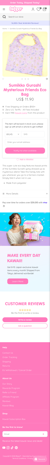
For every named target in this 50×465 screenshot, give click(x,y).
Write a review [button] (25, 320)
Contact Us (7, 353)
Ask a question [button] (25, 326)
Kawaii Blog (8, 405)
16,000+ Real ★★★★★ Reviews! (25, 23)
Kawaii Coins (21, 113)
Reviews (6, 401)
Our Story (7, 383)
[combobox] (19, 16)
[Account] (33, 8)
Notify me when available (25, 150)
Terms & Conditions (19, 458)
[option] (25, 23)
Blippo (18, 456)
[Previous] (3, 79)
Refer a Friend (9, 392)
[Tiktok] (12, 447)
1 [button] (22, 79)
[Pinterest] (16, 447)
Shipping (6, 361)
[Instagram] (8, 447)
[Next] (46, 79)
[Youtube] (3, 447)
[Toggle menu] (3, 9)
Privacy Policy (32, 458)
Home (4, 28)
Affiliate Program (10, 396)
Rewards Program (11, 388)
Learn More (17, 281)
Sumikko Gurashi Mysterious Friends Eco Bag (26, 28)
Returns (6, 366)
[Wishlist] (38, 9)
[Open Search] (4, 16)
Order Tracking (9, 357)
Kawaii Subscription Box (13, 419)
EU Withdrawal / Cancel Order (17, 370)
